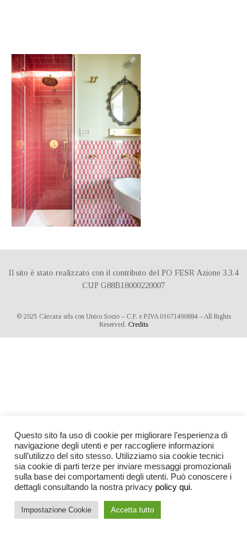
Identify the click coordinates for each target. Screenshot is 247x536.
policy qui (172, 487)
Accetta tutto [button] (132, 510)
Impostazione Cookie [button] (56, 510)
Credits (138, 324)
